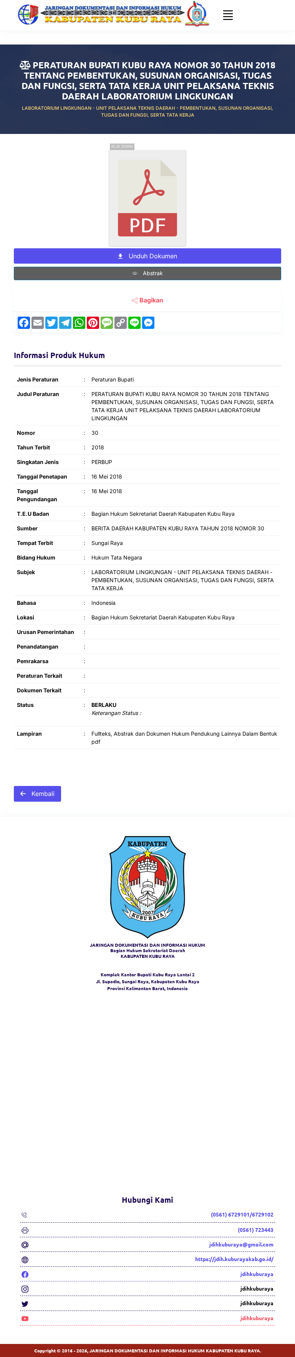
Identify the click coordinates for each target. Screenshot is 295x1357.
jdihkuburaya (256, 1273)
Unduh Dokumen (152, 256)
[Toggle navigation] (227, 14)
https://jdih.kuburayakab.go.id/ (234, 1258)
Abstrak (152, 273)
